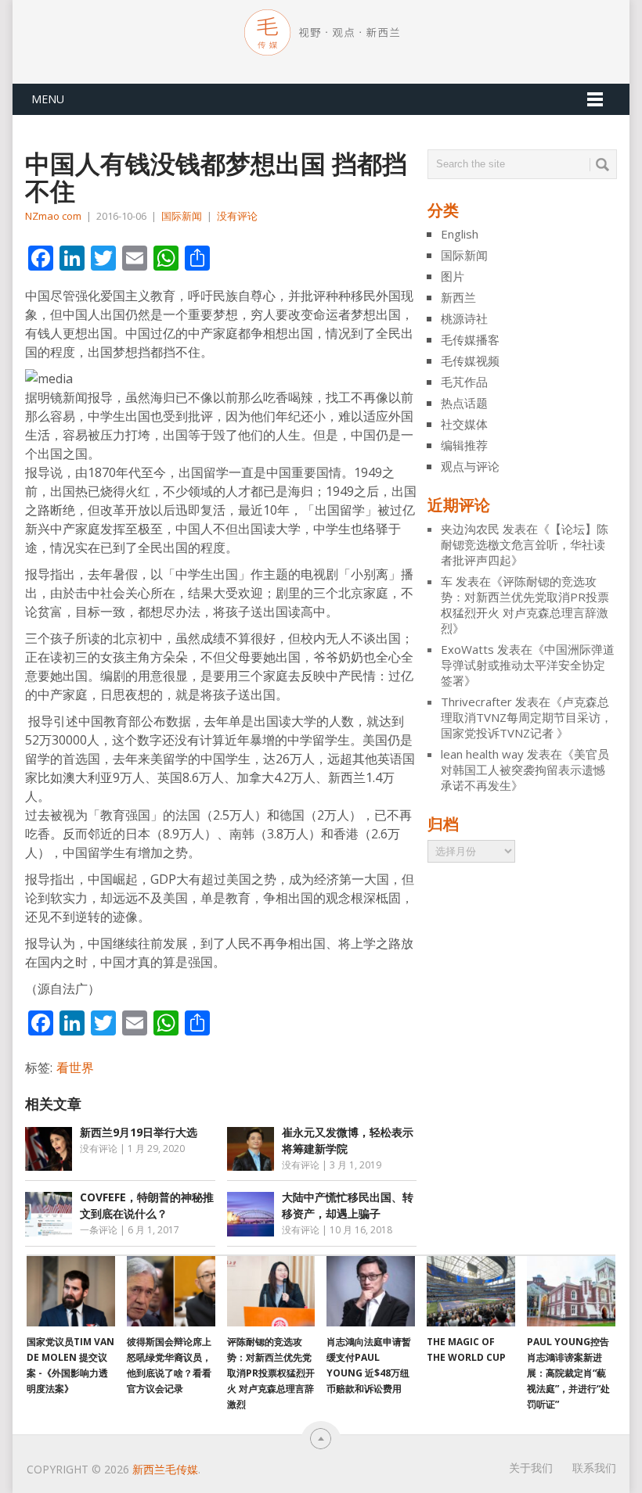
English (459, 234)
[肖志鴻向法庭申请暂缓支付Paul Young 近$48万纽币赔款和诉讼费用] (370, 1291)
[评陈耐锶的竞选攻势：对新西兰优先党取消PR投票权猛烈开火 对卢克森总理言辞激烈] (271, 1291)
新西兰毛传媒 (165, 1469)
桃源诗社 (464, 318)
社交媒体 (464, 424)
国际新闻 (181, 216)
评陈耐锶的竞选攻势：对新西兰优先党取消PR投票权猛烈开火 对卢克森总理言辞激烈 (525, 604)
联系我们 (594, 1467)
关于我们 (531, 1467)
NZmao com (53, 216)
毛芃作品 (464, 381)
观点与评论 (470, 466)
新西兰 (458, 297)
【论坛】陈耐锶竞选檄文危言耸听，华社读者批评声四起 (524, 544)
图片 (452, 276)
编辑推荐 (464, 445)
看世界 (75, 1067)
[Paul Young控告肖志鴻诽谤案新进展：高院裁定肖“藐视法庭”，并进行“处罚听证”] (571, 1291)
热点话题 (464, 403)
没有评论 (237, 216)
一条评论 (98, 1229)
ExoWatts (467, 649)
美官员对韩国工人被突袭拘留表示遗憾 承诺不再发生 (525, 769)
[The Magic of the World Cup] (471, 1291)
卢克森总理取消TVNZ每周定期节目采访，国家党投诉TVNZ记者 (526, 717)
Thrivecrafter (476, 701)
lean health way (482, 754)
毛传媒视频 (470, 360)
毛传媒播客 (470, 339)
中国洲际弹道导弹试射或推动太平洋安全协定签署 (528, 664)
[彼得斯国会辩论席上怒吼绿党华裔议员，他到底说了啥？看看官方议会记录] (171, 1291)
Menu (47, 99)
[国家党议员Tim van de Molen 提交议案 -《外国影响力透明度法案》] (71, 1291)
